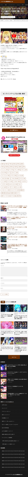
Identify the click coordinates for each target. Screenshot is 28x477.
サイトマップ (4, 408)
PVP (24, 166)
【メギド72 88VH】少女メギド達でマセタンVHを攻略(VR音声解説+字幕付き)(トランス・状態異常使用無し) (17, 246)
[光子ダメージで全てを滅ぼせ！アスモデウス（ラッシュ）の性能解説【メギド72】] (4, 219)
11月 (21, 454)
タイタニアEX (22, 178)
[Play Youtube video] (14, 35)
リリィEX (13, 187)
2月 (6, 454)
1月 (5, 454)
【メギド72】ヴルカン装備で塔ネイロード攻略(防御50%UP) (7, 316)
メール (2, 283)
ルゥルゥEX (19, 187)
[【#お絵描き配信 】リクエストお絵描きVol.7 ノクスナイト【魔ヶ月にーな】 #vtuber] (4, 396)
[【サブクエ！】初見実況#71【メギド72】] (4, 389)
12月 (24, 454)
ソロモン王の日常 (14, 178)
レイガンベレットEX (5, 190)
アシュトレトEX (4, 169)
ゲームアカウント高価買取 (7, 437)
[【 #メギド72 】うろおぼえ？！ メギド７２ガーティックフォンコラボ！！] (4, 374)
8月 (16, 454)
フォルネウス (23, 181)
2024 (3, 457)
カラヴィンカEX (15, 172)
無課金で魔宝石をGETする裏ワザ (8, 434)
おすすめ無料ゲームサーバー (7, 431)
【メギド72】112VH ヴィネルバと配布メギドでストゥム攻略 (7, 333)
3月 (8, 454)
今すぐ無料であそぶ (14, 130)
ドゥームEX (3, 181)
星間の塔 (22, 190)
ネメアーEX (9, 181)
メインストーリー (12, 4)
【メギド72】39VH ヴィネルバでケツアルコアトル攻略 (7, 349)
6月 (13, 454)
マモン (20, 184)
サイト (2, 288)
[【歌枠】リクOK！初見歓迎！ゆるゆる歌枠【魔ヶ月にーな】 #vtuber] (4, 382)
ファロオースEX (16, 181)
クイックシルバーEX (5, 175)
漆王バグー (17, 193)
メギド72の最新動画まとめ (17, 474)
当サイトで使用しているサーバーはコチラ (10, 424)
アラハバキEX (17, 169)
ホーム (2, 4)
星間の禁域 (3, 193)
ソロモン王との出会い (5, 178)
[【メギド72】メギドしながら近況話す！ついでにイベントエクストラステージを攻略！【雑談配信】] (4, 208)
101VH (6, 166)
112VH (15, 166)
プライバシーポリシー (6, 411)
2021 (3, 467)
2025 (3, 454)
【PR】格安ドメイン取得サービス (8, 444)
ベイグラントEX (4, 184)
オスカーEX (3, 172)
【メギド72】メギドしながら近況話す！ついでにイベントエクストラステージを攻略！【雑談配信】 (17, 207)
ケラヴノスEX (13, 175)
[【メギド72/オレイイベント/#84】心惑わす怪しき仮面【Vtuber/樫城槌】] (4, 367)
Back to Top (14, 357)
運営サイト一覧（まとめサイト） (8, 421)
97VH (2, 166)
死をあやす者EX (10, 193)
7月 (14, 454)
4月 (9, 454)
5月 (11, 454)
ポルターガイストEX (13, 184)
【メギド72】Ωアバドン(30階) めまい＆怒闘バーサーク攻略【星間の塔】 (20, 317)
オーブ (8, 172)
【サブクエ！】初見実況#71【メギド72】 (15, 386)
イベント (18, 4)
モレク (8, 187)
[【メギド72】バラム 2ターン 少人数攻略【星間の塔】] (4, 239)
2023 (3, 460)
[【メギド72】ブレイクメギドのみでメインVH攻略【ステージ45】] (4, 229)
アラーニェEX (24, 169)
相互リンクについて (6, 414)
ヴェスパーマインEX (15, 190)
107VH (11, 166)
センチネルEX (20, 175)
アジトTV (11, 169)
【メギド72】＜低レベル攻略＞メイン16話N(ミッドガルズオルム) (20, 333)
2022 (3, 464)
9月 (17, 454)
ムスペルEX (3, 187)
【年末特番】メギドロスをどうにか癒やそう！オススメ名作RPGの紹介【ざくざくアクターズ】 (20, 349)
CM (22, 4)
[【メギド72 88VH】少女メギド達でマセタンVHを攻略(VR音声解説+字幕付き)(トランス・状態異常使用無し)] (4, 247)
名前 (2, 278)
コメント (2, 265)
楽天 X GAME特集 (5, 427)
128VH (20, 166)
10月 (19, 454)
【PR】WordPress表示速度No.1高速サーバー (10, 440)
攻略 (6, 4)
